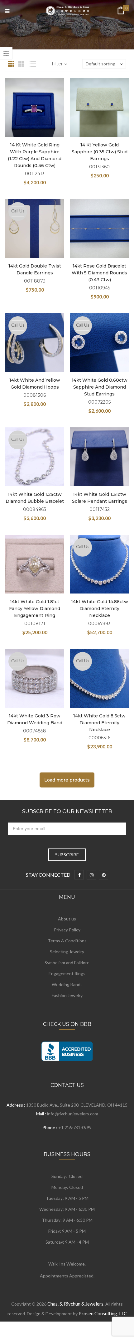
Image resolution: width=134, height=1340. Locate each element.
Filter (57, 64)
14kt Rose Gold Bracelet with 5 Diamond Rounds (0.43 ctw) (99, 273)
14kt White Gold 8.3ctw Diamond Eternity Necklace (99, 722)
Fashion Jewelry (67, 995)
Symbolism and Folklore (67, 962)
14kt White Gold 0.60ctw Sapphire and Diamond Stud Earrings (99, 387)
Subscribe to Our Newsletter (67, 811)
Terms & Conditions (67, 940)
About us (67, 918)
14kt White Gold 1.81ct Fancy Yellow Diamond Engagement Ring (34, 608)
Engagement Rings (67, 973)
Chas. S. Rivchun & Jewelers (75, 1304)
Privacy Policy (67, 929)
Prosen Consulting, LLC (103, 1313)
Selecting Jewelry (67, 951)
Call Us (18, 210)
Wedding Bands (67, 984)
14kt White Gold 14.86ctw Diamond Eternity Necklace (99, 608)
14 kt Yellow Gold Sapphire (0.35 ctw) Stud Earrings (99, 151)
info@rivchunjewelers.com (72, 1113)
